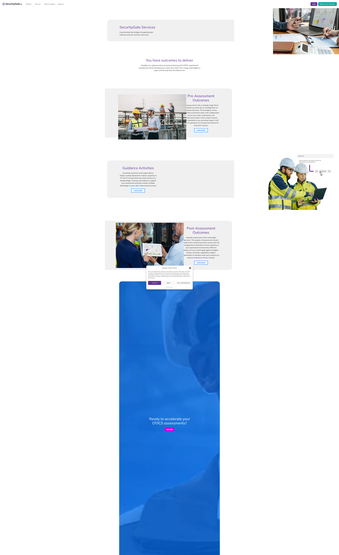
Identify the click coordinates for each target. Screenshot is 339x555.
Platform (29, 4)
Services (38, 4)
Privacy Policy (169, 287)
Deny (168, 283)
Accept (154, 283)
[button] (190, 268)
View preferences (183, 283)
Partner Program (49, 4)
